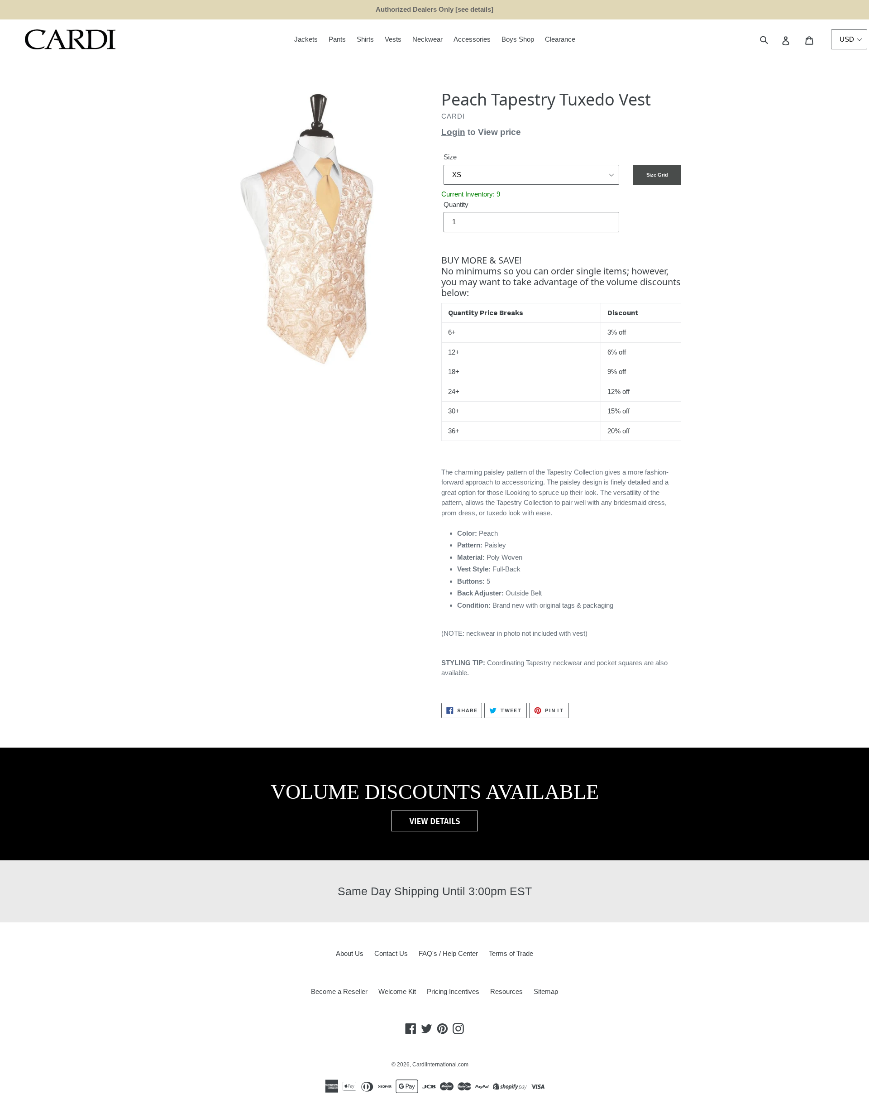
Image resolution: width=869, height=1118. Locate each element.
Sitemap (546, 991)
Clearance (560, 39)
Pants (337, 39)
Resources (506, 991)
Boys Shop (517, 39)
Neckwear (427, 39)
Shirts (365, 39)
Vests (393, 39)
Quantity (456, 204)
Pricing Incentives (453, 991)
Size (450, 157)
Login (453, 132)
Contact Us (391, 953)
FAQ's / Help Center (448, 953)
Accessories (472, 39)
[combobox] (774, 39)
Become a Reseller (339, 991)
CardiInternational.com (440, 1064)
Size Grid (657, 175)
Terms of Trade (511, 953)
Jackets (306, 39)
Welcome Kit (397, 991)
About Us (349, 953)
